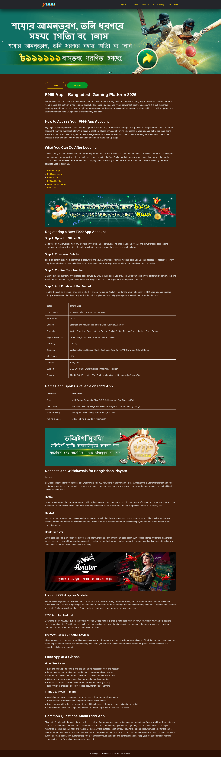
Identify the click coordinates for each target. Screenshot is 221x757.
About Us (145, 5)
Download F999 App (56, 184)
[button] (2, 41)
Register (77, 85)
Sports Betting (158, 5)
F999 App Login (54, 174)
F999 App (51, 188)
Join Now (134, 5)
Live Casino (173, 5)
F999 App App (53, 177)
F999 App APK (54, 181)
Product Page (53, 171)
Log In (55, 85)
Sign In (123, 5)
